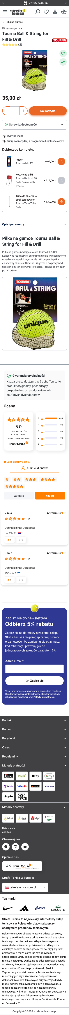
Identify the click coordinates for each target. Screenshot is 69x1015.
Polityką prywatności (43, 697)
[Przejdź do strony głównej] (17, 12)
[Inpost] (8, 818)
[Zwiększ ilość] (24, 110)
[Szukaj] (37, 12)
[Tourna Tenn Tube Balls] (9, 201)
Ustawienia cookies (6, 830)
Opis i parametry (13, 224)
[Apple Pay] (35, 775)
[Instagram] (15, 847)
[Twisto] (8, 786)
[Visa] (22, 786)
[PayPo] (8, 796)
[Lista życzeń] (46, 12)
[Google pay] (49, 775)
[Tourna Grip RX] (9, 161)
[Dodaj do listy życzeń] (63, 53)
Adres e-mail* (14, 661)
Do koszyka (48, 111)
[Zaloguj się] (55, 12)
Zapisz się (37, 680)
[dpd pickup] (49, 818)
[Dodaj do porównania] (63, 62)
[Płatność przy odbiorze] (22, 796)
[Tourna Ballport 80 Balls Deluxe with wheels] (9, 180)
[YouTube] (25, 847)
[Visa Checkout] (49, 786)
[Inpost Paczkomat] (22, 818)
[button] (5, 462)
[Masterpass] (35, 786)
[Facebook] (6, 847)
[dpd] (35, 818)
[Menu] (5, 12)
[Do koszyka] (61, 161)
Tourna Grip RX (24, 163)
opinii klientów (18, 433)
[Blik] (8, 775)
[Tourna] (59, 40)
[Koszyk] (64, 12)
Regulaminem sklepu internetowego (22, 694)
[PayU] (22, 775)
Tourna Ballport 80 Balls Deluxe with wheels (26, 182)
